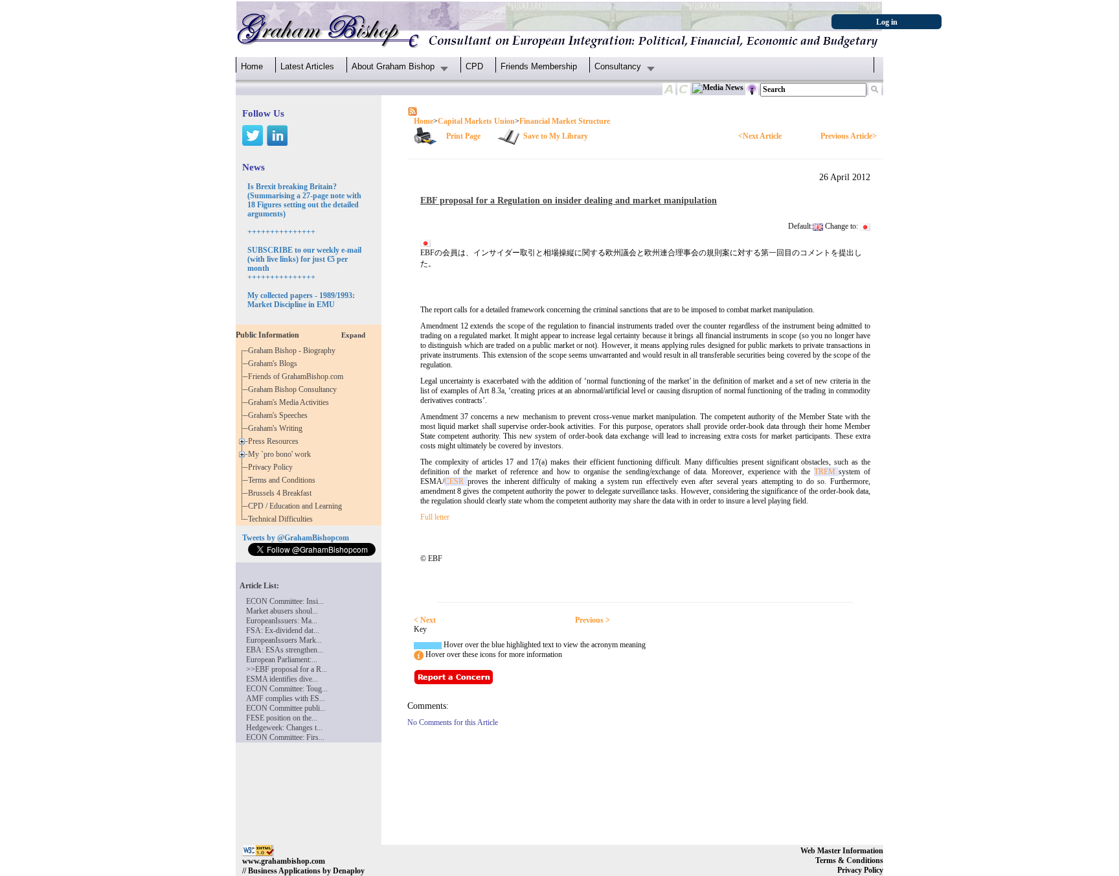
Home (252, 66)
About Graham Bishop (393, 66)
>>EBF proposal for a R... (286, 669)
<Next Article (760, 136)
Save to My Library (555, 136)
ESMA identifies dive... (282, 679)
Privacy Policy (272, 467)
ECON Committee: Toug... (287, 688)
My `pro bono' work (281, 454)
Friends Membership (539, 66)
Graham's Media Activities (290, 402)
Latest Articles (307, 66)
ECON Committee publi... (286, 708)
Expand (353, 335)
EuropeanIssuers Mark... (284, 640)
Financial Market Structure (564, 121)
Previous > (592, 620)
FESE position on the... (281, 717)
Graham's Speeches (279, 415)
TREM (826, 471)
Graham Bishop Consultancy (294, 389)
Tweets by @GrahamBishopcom (295, 537)
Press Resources (275, 441)
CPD (474, 66)
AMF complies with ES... (285, 698)
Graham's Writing (277, 428)
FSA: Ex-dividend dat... (282, 630)
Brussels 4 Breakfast (281, 493)
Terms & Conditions (849, 860)
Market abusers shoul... (282, 611)
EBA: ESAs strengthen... (284, 649)
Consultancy (617, 66)
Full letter (434, 517)
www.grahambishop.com (283, 861)
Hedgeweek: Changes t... (284, 727)
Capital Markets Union (476, 121)
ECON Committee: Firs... (285, 737)
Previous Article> (848, 136)
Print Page (463, 136)
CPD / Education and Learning (298, 506)
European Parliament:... (281, 659)
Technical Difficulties (282, 519)
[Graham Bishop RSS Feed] (412, 110)
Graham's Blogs (274, 363)
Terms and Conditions (283, 480)
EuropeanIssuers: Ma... (281, 620)
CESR (456, 481)
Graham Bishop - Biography (293, 350)
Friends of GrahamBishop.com (297, 376)
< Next (425, 620)
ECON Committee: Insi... (285, 601)
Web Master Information (841, 850)
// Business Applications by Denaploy (303, 870)
